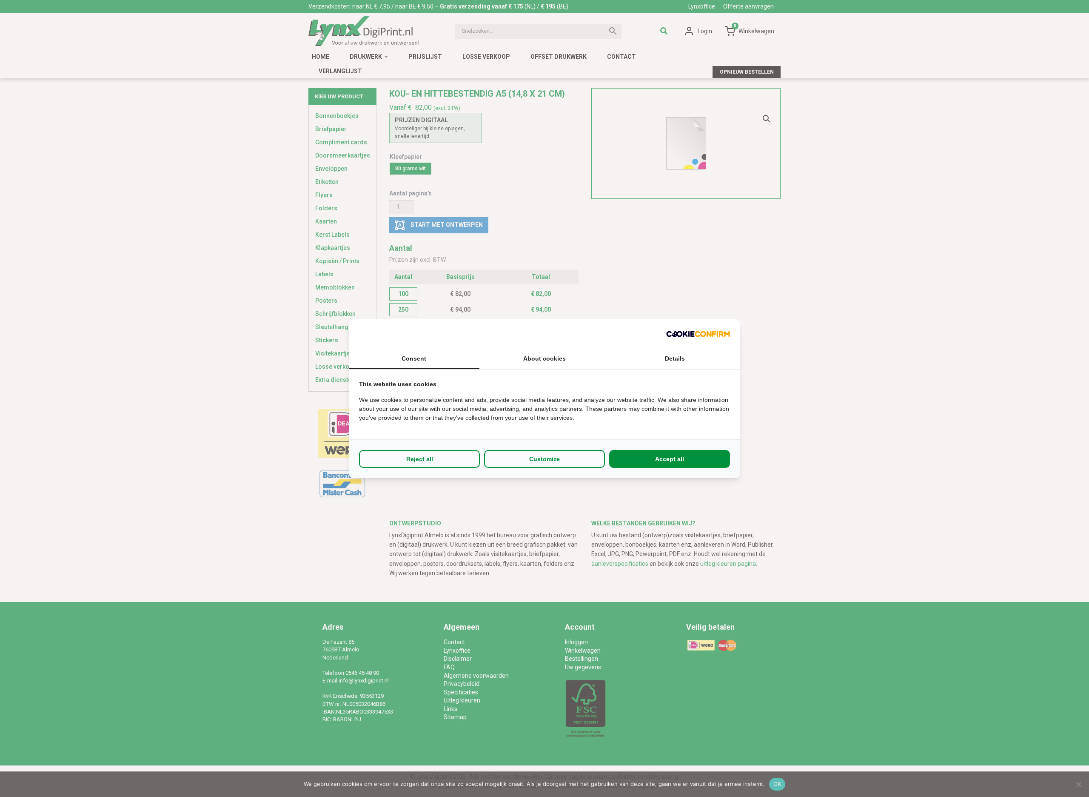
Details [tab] (675, 358)
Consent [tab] (414, 358)
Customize (544, 459)
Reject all (419, 459)
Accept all (669, 459)
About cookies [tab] (544, 358)
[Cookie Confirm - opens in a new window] (698, 334)
